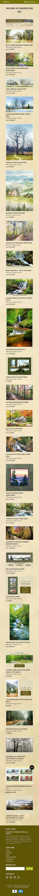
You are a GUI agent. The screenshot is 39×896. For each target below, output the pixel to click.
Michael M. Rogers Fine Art (19, 10)
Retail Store (10, 855)
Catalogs (9, 849)
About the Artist (11, 853)
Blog (7, 851)
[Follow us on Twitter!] (11, 874)
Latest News (11, 825)
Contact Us (9, 857)
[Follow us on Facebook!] (7, 874)
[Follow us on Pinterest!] (15, 874)
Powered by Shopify (21, 883)
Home (8, 846)
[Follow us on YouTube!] (18, 874)
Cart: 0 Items (31, 2)
